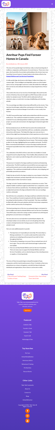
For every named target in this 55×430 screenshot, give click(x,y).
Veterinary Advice (27, 360)
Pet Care (27, 353)
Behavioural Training (27, 364)
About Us (27, 389)
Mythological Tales (27, 339)
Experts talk (27, 336)
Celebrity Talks (27, 324)
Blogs (27, 396)
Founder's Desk (27, 328)
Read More (27, 310)
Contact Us (27, 392)
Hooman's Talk (27, 332)
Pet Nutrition (27, 368)
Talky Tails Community (27, 385)
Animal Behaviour (27, 400)
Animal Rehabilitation (27, 357)
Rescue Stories (27, 371)
